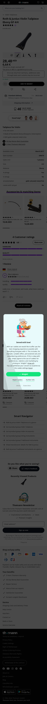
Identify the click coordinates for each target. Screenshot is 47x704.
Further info (30, 380)
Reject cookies (17, 380)
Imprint (18, 385)
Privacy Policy (27, 385)
